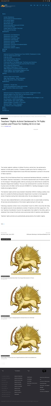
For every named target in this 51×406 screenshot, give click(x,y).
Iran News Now (6, 116)
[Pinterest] (45, 1)
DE (37, 5)
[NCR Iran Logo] (8, 6)
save (4, 223)
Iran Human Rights (12, 116)
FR (34, 5)
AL (49, 5)
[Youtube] (49, 1)
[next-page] (4, 364)
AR (43, 5)
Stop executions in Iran (5, 276)
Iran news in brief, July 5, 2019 (7, 234)
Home (2, 116)
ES (46, 5)
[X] (47, 1)
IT (40, 5)
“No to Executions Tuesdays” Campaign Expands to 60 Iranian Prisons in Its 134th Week (17, 317)
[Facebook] (43, 1)
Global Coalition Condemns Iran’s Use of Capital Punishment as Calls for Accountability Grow (18, 357)
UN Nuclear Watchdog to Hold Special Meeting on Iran (38, 234)
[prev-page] (2, 364)
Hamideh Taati (8, 126)
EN (31, 5)
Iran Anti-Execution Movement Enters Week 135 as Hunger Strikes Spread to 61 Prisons (17, 277)
